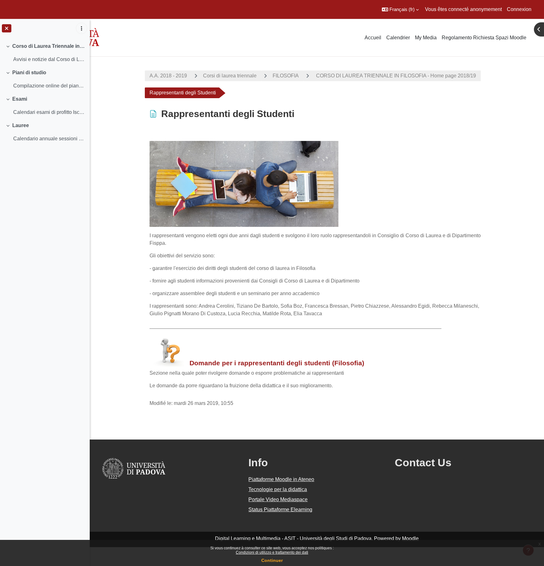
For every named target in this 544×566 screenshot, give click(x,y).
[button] (400, 9)
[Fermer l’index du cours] (7, 28)
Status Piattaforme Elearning (280, 509)
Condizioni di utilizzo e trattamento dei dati (272, 552)
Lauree (20, 125)
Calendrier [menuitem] (398, 37)
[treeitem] (45, 53)
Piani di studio (29, 72)
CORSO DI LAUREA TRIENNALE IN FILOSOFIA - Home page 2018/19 (395, 75)
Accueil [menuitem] (373, 37)
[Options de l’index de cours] (81, 28)
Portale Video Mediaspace (278, 499)
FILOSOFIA (286, 75)
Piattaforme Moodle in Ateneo (281, 479)
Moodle (410, 538)
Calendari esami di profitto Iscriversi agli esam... (49, 112)
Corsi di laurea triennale (230, 75)
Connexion (519, 9)
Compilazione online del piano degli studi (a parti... (49, 85)
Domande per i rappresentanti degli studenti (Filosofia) (277, 363)
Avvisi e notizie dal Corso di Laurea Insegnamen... (49, 59)
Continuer (272, 560)
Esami (19, 99)
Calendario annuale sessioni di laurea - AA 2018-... (49, 138)
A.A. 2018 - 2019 (168, 75)
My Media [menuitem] (426, 37)
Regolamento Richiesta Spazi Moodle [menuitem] (484, 37)
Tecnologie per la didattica (277, 489)
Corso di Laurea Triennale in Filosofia (48, 46)
